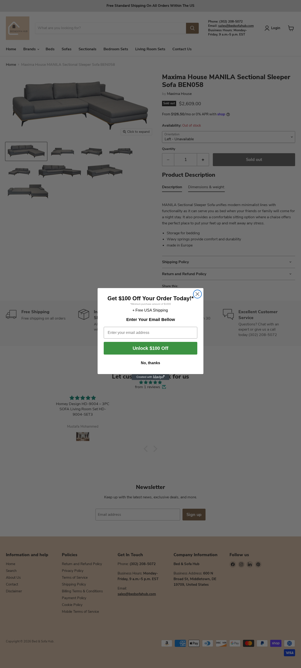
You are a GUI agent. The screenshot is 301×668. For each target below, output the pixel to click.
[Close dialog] (197, 294)
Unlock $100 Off (150, 348)
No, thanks (150, 363)
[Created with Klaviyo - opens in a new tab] (150, 377)
